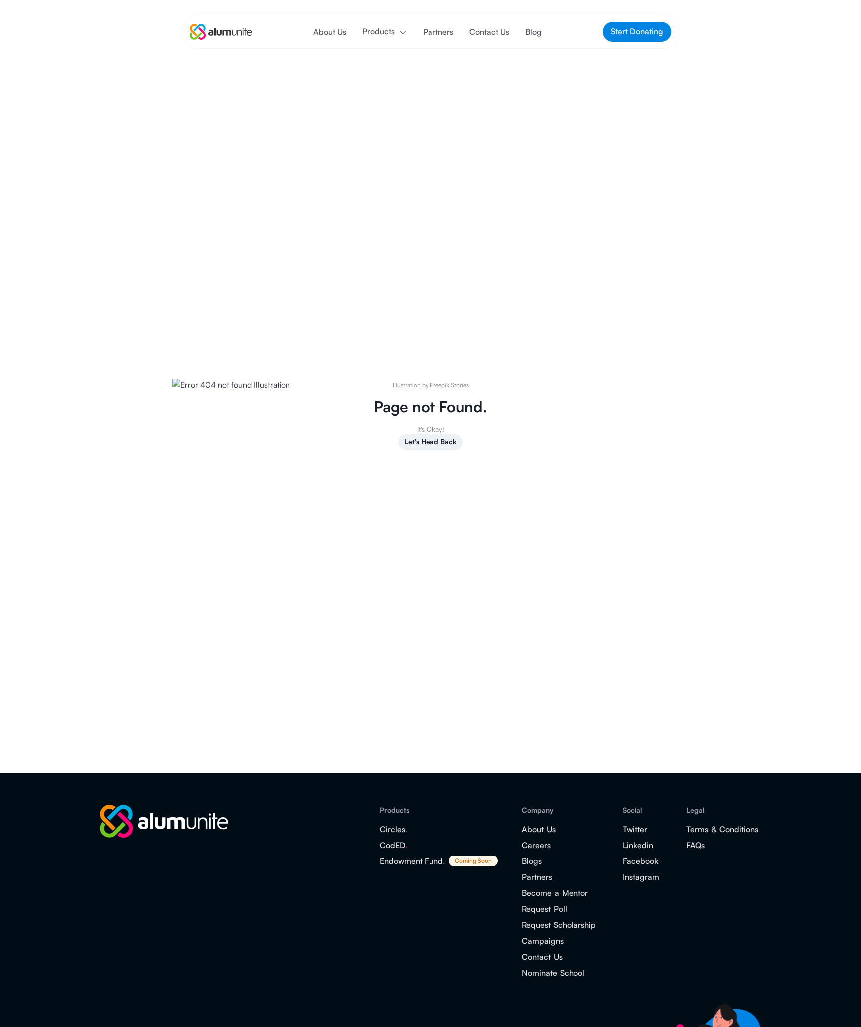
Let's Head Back (430, 441)
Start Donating (637, 31)
